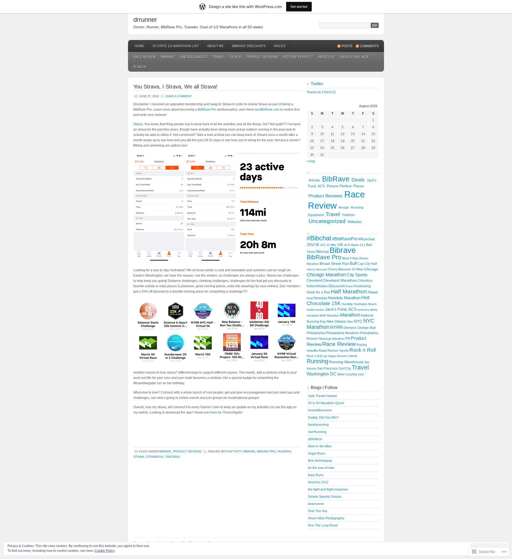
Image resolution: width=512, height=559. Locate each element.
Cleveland (314, 280)
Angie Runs (316, 453)
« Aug (311, 161)
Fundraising (362, 286)
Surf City (345, 368)
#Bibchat (319, 238)
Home (139, 46)
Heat (310, 298)
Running (284, 451)
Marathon (350, 315)
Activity (235, 451)
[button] (159, 207)
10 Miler (331, 244)
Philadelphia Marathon (342, 333)
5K (317, 245)
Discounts (337, 286)
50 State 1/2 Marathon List (176, 46)
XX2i (361, 374)
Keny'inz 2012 (318, 482)
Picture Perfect (298, 57)
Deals (235, 57)
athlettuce (315, 439)
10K (340, 245)
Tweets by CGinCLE (321, 92)
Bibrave (249, 451)
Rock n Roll (362, 350)
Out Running (317, 432)
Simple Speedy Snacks (325, 497)
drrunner (145, 19)
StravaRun (154, 456)
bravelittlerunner (320, 410)
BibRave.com (269, 109)
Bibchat (322, 251)
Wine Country (347, 374)
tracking (172, 456)
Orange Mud (367, 328)
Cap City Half (367, 264)
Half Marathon (349, 291)
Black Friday (350, 258)
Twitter (317, 84)
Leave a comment (178, 96)
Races (279, 46)
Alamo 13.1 (358, 244)
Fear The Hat (317, 511)
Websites (354, 222)
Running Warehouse (346, 362)
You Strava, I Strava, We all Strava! (175, 87)
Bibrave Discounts (249, 46)
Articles (326, 57)
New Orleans (336, 321)
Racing (362, 345)
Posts (347, 46)
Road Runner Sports (334, 351)
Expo (349, 286)
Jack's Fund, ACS (353, 57)
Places (139, 67)
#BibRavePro (345, 238)
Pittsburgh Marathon (331, 338)
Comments (369, 46)
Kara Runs (315, 475)
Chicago (371, 269)
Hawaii (373, 292)
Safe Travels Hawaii (322, 396)
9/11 (323, 244)
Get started (298, 7)
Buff (353, 263)
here (213, 412)
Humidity (347, 304)
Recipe (344, 207)
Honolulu (320, 298)
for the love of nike (321, 468)
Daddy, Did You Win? (323, 417)
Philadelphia (316, 333)
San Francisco (327, 368)
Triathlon (348, 215)
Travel (219, 57)
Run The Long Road (323, 525)
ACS (347, 244)
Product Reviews (262, 57)
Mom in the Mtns (320, 446)
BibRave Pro (206, 109)
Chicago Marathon (326, 274)
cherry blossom (317, 269)
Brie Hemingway (320, 461)
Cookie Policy (105, 551)
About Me (215, 46)
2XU (310, 244)
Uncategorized (193, 57)
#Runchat (366, 239)
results (312, 351)
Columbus (365, 280)
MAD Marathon (329, 315)
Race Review (144, 57)
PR (347, 339)
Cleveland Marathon (340, 280)
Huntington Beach (365, 304)
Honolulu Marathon (344, 297)
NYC (358, 321)
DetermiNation (317, 286)
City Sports (357, 274)
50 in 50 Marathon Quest (326, 403)
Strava (138, 124)
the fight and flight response (328, 489)
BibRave (168, 57)
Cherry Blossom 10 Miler (345, 269)
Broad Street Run (334, 263)
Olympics (350, 328)
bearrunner (316, 504)
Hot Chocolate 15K (338, 300)
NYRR (336, 327)
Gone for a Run (318, 292)
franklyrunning (318, 425)
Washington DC (322, 373)
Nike (350, 321)
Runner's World (347, 356)
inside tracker (315, 309)
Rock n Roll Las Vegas (321, 356)
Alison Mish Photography (326, 518)
